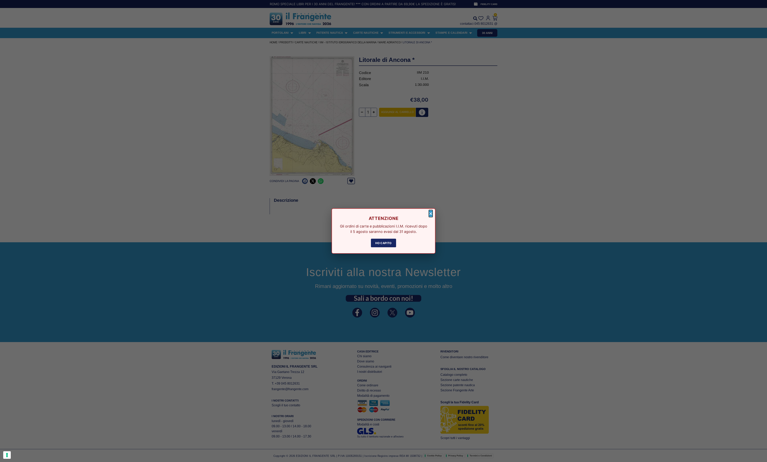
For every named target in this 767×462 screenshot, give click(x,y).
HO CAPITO (383, 243)
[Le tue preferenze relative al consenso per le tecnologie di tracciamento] (7, 455)
